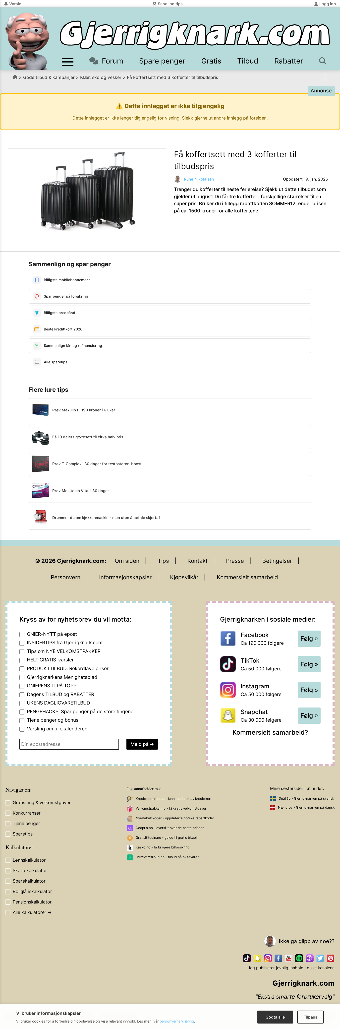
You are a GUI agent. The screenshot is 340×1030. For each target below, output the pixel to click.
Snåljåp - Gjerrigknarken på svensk (306, 798)
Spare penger (162, 61)
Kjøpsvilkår (184, 577)
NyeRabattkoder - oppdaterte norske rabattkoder (175, 818)
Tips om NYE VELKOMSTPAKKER (64, 651)
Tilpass (310, 1017)
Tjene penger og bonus (52, 720)
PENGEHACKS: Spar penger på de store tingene (80, 711)
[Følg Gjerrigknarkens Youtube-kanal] (289, 958)
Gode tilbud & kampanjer (49, 77)
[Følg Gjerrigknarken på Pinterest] (331, 958)
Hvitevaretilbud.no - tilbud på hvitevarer (167, 857)
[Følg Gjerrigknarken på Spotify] (299, 958)
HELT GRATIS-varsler (50, 660)
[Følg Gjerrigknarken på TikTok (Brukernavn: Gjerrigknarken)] (247, 958)
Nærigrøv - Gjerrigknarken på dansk (306, 807)
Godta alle (275, 1017)
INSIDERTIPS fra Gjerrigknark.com (65, 642)
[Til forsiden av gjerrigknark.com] (27, 41)
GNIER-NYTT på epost (52, 634)
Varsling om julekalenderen (57, 729)
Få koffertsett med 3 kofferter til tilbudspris (172, 77)
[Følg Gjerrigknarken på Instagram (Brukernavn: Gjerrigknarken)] (268, 958)
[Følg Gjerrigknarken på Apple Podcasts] (310, 958)
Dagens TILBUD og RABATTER (60, 694)
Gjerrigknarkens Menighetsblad (62, 677)
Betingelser (277, 560)
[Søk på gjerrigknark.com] (323, 61)
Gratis (211, 61)
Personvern (65, 577)
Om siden (127, 560)
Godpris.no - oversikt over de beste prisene (170, 828)
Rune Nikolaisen (199, 179)
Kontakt (197, 560)
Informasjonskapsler (125, 577)
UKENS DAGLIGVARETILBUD (58, 703)
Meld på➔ (142, 744)
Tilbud (247, 61)
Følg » (309, 638)
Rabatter (288, 61)
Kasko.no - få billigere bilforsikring (162, 847)
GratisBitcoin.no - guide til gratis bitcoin (167, 837)
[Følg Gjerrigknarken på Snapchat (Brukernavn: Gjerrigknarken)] (257, 958)
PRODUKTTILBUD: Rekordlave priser (68, 668)
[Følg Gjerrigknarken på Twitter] (320, 958)
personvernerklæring (177, 1021)
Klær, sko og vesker (100, 77)
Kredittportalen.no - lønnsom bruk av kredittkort (174, 799)
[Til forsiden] (195, 35)
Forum (112, 61)
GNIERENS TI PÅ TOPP (51, 686)
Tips (163, 560)
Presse (235, 560)
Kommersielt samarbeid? (270, 732)
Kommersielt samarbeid (247, 577)
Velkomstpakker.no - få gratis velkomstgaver (171, 808)
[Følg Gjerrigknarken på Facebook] (278, 958)
